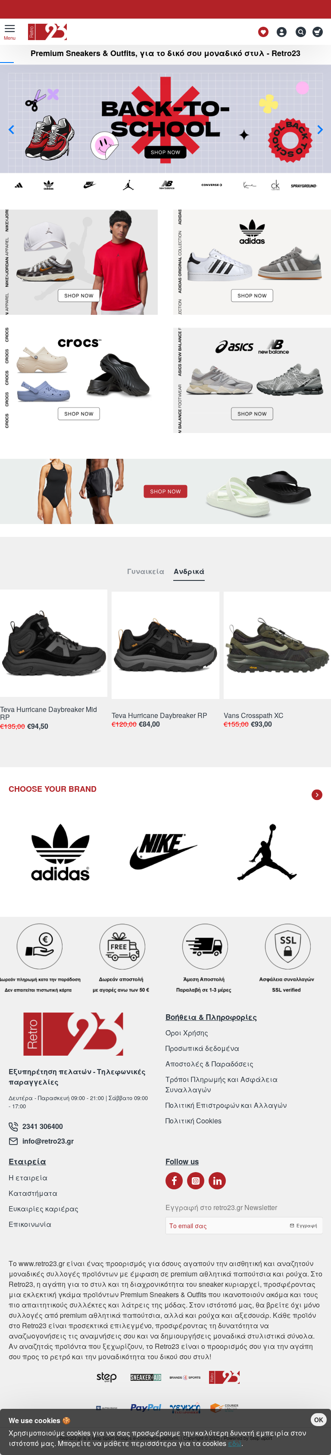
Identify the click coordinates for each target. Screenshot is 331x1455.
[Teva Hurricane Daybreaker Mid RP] (53, 643)
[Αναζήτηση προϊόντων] (298, 32)
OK (318, 1419)
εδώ (234, 1443)
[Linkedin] (217, 1180)
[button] (11, 129)
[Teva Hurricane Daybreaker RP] (165, 645)
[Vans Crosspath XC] (277, 645)
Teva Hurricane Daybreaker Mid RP (48, 713)
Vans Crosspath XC (254, 716)
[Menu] (9, 32)
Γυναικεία (145, 571)
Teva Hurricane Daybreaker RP (159, 716)
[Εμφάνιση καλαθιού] (319, 32)
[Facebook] (174, 1180)
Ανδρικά (189, 571)
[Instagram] (195, 1180)
